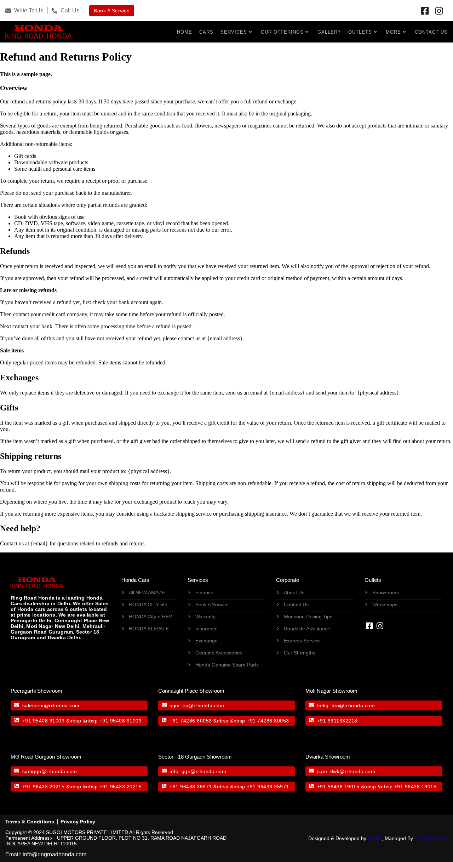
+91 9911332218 (337, 721)
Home (184, 32)
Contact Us (431, 32)
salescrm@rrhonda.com (51, 705)
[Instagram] (439, 11)
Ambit (374, 838)
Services (233, 32)
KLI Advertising (431, 838)
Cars (206, 32)
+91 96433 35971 (191, 786)
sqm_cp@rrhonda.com (197, 705)
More (393, 32)
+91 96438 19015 (338, 786)
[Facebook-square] (425, 11)
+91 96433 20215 (43, 786)
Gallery (329, 32)
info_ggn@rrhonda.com (198, 771)
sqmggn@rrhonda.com (49, 771)
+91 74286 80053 (191, 721)
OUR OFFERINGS (282, 32)
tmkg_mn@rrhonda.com (346, 705)
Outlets (360, 32)
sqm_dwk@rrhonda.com (346, 771)
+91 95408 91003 (43, 721)
